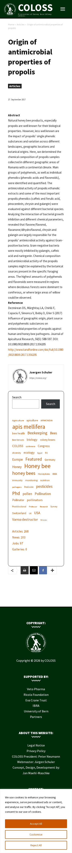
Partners (36, 717)
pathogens (17, 487)
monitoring (31, 480)
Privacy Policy (36, 751)
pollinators (35, 500)
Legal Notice (36, 745)
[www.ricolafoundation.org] (24, 600)
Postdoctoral (19, 506)
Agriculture (18, 420)
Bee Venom (18, 439)
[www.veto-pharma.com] (36, 600)
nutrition (45, 480)
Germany (50, 459)
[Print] (25, 570)
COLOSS (17, 446)
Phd (16, 493)
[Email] (34, 570)
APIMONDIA (47, 420)
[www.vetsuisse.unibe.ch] (42, 600)
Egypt (39, 453)
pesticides (44, 486)
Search (16, 397)
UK (30, 513)
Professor (33, 506)
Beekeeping (37, 433)
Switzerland (19, 513)
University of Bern (36, 711)
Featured (33, 459)
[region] (36, 821)
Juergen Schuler (40, 372)
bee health (18, 433)
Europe (17, 459)
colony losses (47, 439)
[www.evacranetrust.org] (30, 600)
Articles (20, 24)
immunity (17, 480)
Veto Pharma (36, 689)
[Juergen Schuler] (19, 376)
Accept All (36, 823)
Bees (53, 433)
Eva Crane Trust (36, 700)
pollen (27, 494)
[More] (52, 570)
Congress (44, 446)
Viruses (43, 520)
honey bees (23, 473)
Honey (17, 467)
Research (44, 506)
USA (37, 513)
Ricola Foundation (36, 695)
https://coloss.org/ (38, 378)
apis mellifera (28, 427)
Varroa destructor (25, 519)
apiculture (32, 420)
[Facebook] (43, 570)
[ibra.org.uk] (48, 600)
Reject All (36, 845)
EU (46, 452)
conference (30, 446)
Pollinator (18, 500)
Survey (53, 506)
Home (11, 24)
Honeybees (44, 473)
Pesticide (28, 486)
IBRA (54, 473)
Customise (36, 834)
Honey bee (37, 466)
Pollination (43, 494)
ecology (29, 452)
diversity (16, 452)
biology (32, 439)
